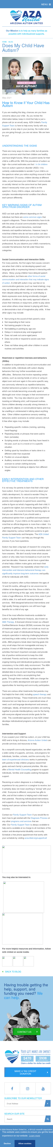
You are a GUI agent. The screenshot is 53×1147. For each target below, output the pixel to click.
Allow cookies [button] (24, 1143)
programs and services (21, 821)
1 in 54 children (41, 164)
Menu (44, 4)
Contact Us (24, 1031)
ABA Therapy (8, 621)
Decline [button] (7, 1143)
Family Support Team (22, 814)
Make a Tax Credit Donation (25, 1072)
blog (11, 42)
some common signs (32, 216)
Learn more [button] (34, 1136)
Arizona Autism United (37, 740)
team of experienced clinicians (15, 759)
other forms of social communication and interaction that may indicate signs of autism (25, 279)
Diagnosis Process (39, 817)
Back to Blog (13, 971)
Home (4, 42)
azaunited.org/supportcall (36, 837)
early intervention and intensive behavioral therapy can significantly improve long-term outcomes (25, 570)
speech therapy (40, 694)
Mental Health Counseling (19, 769)
